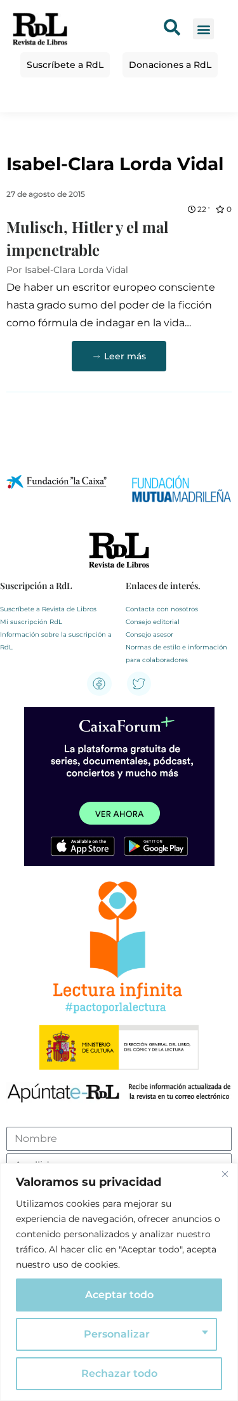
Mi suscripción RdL (31, 622)
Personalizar (117, 1334)
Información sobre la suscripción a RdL (56, 640)
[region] (119, 1282)
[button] (203, 28)
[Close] (224, 1173)
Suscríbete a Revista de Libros (48, 609)
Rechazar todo (119, 1373)
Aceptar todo (119, 1295)
